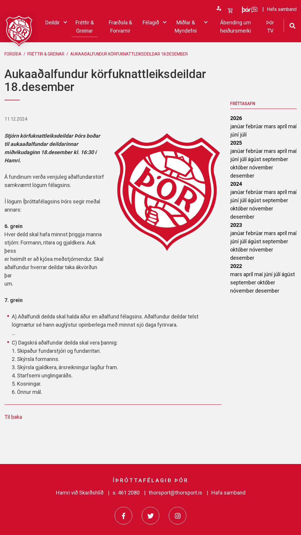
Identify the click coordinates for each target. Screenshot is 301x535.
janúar (238, 126)
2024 (236, 184)
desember (242, 176)
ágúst (255, 159)
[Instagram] (177, 515)
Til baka (13, 417)
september (275, 159)
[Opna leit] (292, 25)
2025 (236, 143)
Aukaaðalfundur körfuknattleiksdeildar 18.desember (129, 54)
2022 (236, 266)
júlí (243, 134)
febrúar (255, 126)
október (239, 167)
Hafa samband (228, 493)
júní (235, 134)
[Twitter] (150, 515)
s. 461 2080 (126, 493)
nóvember (261, 167)
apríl (282, 126)
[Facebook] (123, 515)
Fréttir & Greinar (45, 54)
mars (270, 126)
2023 (236, 225)
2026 (236, 118)
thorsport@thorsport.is (175, 493)
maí (292, 126)
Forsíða (12, 54)
